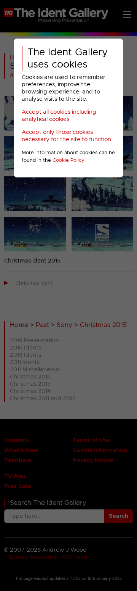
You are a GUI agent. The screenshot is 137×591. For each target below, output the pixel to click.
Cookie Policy (68, 160)
